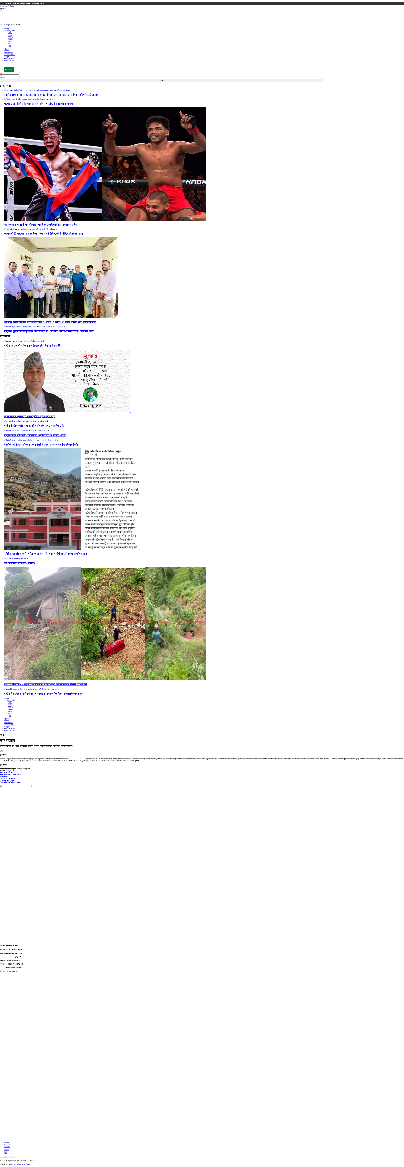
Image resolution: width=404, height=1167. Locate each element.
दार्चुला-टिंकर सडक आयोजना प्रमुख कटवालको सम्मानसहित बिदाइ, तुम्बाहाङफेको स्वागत (43, 693)
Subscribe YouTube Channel (10, 782)
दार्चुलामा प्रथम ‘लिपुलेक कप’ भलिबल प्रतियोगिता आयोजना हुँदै (32, 345)
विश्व (5, 1152)
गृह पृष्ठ (2, 751)
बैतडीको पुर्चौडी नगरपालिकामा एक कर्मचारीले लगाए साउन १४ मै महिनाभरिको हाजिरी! (41, 444)
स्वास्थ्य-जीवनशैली (9, 55)
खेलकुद (6, 57)
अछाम (10, 45)
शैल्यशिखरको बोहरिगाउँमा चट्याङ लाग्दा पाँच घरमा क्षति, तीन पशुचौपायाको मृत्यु (38, 103)
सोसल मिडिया (4, 776)
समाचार (6, 28)
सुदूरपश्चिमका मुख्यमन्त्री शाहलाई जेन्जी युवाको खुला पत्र (29, 416)
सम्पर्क (42, 3)
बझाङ (10, 41)
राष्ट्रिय (6, 49)
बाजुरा (10, 43)
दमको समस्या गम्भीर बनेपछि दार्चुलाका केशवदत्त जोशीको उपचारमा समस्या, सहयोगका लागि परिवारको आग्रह (51, 94)
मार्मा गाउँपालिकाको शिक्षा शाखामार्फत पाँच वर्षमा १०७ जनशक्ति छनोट (34, 425)
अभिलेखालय (35, 3)
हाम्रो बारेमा (8, 3)
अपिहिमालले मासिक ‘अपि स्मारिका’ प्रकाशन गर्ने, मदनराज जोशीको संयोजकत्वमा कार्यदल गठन (45, 553)
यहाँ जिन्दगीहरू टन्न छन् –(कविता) (19, 563)
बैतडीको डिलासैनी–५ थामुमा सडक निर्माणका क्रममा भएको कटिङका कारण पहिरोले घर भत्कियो (45, 684)
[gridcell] (202, 855)
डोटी (9, 47)
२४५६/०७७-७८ (17, 774)
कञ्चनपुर (11, 38)
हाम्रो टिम (16, 3)
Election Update (9, 58)
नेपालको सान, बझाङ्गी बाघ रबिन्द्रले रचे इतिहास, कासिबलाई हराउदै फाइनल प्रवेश (40, 224)
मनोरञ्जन (7, 1148)
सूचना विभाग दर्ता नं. (6, 774)
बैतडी (10, 34)
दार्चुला (10, 32)
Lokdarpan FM (9, 60)
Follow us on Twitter (7, 780)
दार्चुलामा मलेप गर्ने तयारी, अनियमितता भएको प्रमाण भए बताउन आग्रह (35, 435)
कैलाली (10, 39)
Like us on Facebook (7, 778)
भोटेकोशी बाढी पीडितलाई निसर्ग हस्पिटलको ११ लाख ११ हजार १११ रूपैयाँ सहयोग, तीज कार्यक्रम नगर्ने (50, 322)
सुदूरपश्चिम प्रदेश (9, 30)
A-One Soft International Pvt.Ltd (20, 1164)
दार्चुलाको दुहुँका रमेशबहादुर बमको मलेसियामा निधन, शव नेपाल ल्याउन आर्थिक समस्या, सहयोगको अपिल (49, 331)
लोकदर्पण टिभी (8, 53)
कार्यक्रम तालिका (25, 3)
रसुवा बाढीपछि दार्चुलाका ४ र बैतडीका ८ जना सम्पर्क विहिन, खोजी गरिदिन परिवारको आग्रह (43, 233)
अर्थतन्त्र (7, 1144)
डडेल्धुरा (10, 36)
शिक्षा (5, 1153)
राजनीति (6, 51)
